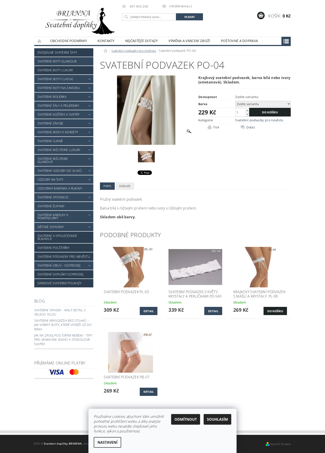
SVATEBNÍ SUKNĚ (50, 141)
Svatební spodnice (53, 197)
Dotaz (250, 127)
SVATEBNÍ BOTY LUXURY (55, 70)
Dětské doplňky (51, 227)
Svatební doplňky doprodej (61, 274)
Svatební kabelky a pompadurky (53, 216)
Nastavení (107, 442)
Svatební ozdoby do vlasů (60, 170)
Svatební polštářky (53, 248)
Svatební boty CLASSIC (56, 79)
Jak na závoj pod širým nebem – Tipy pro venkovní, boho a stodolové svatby (63, 339)
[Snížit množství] (247, 114)
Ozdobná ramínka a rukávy (60, 188)
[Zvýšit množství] (247, 110)
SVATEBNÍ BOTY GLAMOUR (57, 61)
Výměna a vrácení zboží (189, 41)
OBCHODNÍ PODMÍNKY (68, 41)
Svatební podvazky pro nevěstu (64, 256)
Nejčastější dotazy (141, 41)
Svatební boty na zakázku (59, 88)
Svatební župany (51, 206)
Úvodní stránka (39, 41)
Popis (107, 186)
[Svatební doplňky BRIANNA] (77, 20)
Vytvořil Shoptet (280, 444)
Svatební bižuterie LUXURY (59, 150)
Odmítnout (185, 419)
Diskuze (124, 186)
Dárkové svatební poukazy (60, 283)
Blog (39, 301)
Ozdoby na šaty (50, 179)
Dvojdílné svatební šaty (57, 52)
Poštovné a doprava (239, 41)
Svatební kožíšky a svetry (59, 114)
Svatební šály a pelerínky (58, 105)
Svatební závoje (50, 123)
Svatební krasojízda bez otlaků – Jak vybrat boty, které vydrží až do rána (63, 324)
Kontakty (106, 41)
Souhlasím (217, 419)
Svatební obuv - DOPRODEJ (59, 265)
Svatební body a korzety (58, 132)
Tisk (216, 127)
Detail (148, 311)
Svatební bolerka (52, 97)
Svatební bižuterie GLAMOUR (53, 160)
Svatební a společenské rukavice (57, 237)
